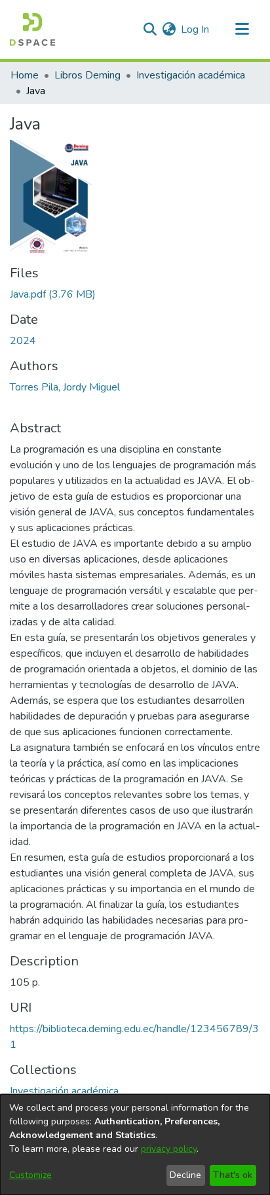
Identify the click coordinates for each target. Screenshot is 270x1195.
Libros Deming (87, 75)
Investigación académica (190, 75)
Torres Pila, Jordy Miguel (65, 387)
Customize (30, 1175)
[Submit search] (150, 29)
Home (24, 75)
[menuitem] (169, 29)
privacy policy (169, 1149)
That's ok (232, 1175)
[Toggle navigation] (241, 29)
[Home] (32, 29)
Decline (185, 1175)
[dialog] (135, 1144)
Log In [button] (195, 29)
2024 (23, 341)
